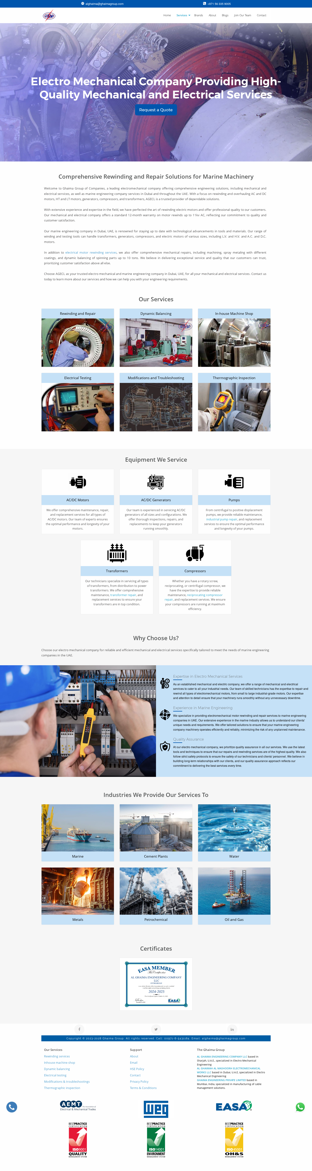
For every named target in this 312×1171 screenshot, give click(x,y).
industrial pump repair (221, 519)
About (212, 15)
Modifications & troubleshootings (67, 1082)
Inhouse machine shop (59, 1063)
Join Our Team (242, 15)
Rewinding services (57, 1056)
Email (133, 1063)
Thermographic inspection (62, 1088)
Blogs (225, 15)
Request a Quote (156, 109)
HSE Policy (137, 1069)
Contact (261, 15)
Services (182, 15)
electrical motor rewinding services (91, 252)
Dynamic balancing (57, 1069)
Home (167, 15)
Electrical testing (55, 1075)
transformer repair (123, 595)
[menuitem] (167, 15)
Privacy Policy (139, 1082)
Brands (198, 15)
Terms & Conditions (143, 1088)
